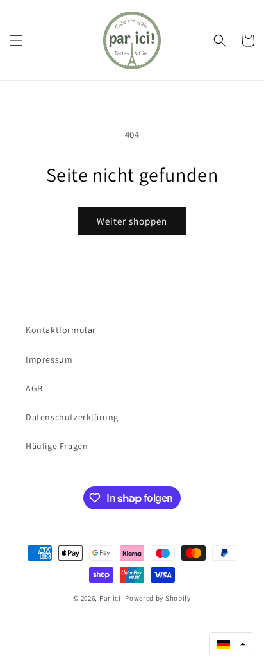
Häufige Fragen (57, 446)
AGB (34, 388)
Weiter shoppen (132, 221)
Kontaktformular (61, 330)
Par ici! (111, 597)
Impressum (49, 359)
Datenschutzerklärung (72, 417)
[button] (16, 40)
